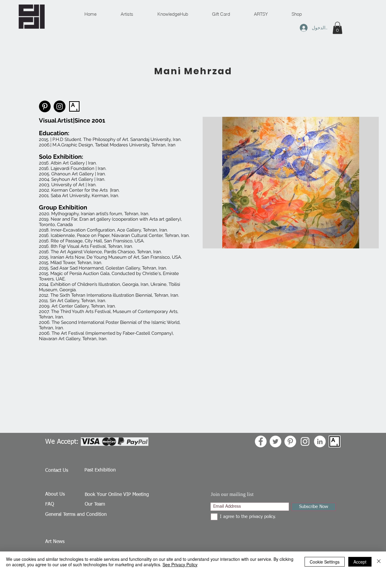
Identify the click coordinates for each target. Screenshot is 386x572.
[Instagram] (59, 106)
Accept (359, 562)
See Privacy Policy (180, 564)
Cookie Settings (325, 562)
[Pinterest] (45, 106)
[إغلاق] (378, 561)
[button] (337, 28)
